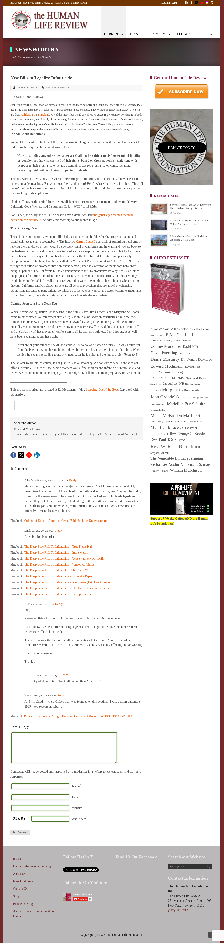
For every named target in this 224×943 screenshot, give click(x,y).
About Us (19, 874)
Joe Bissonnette (189, 390)
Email (76, 797)
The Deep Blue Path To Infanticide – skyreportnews (57, 594)
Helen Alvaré (155, 384)
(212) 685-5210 (178, 910)
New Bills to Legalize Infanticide (41, 77)
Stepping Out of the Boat (102, 389)
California (27, 114)
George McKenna (196, 378)
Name (76, 786)
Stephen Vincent (159, 452)
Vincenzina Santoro (196, 464)
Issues (17, 859)
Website (77, 808)
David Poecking (163, 352)
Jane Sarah (195, 384)
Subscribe (22, 2)
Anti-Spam (79, 819)
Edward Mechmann (26, 88)
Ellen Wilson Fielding (166, 372)
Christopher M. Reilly (161, 340)
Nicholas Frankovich (185, 427)
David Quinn (184, 353)
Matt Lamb (160, 427)
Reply (72, 480)
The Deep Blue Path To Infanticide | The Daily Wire (57, 570)
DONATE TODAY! (182, 148)
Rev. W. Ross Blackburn (175, 446)
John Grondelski (165, 396)
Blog (13, 2)
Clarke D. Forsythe (182, 340)
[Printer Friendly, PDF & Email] (27, 97)
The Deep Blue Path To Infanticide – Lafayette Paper (58, 576)
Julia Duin (187, 398)
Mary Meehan (172, 421)
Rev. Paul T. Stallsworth (170, 439)
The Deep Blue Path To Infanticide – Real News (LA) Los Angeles (67, 582)
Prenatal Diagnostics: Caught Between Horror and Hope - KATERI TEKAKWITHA (78, 716)
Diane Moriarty (164, 359)
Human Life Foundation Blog (32, 866)
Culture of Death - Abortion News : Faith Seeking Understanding (66, 520)
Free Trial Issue (23, 881)
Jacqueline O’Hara (176, 383)
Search (173, 2)
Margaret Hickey (157, 410)
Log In (165, 2)
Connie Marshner (165, 346)
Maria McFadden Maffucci (175, 415)
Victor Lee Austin (164, 464)
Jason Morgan (163, 389)
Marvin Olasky (156, 422)
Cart (57, 2)
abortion (51, 88)
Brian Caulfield (179, 334)
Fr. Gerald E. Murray (167, 378)
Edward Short (192, 366)
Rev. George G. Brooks (188, 433)
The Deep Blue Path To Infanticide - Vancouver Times (59, 564)
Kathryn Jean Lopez (200, 398)
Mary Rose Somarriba (193, 421)
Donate (65, 2)
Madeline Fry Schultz (186, 403)
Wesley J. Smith (159, 470)
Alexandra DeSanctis (159, 329)
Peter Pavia (159, 433)
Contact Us (47, 2)
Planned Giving (79, 2)
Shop (16, 896)
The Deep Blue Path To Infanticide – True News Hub (58, 546)
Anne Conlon (179, 329)
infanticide (63, 88)
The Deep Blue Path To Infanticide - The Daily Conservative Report (68, 588)
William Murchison (186, 470)
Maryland (43, 114)
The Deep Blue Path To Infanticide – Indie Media (56, 552)
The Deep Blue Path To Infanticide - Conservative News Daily (64, 558)
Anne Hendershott (199, 329)
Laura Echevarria (157, 405)
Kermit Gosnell (85, 241)
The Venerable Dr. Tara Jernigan (176, 458)
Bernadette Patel (157, 335)
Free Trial (34, 2)
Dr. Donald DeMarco (196, 359)
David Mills (191, 346)
